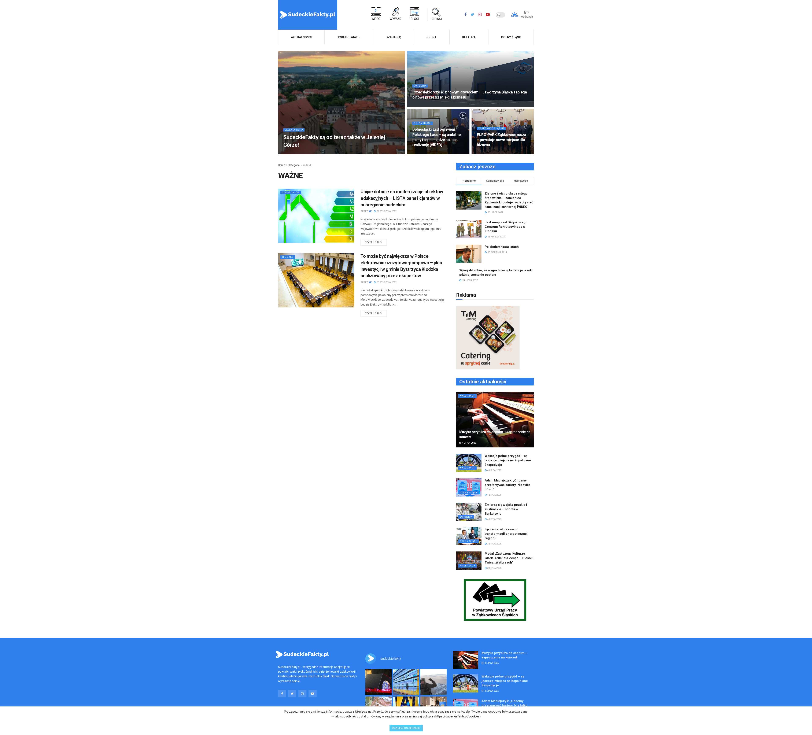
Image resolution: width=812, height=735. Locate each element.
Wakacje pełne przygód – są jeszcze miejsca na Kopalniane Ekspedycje (508, 460)
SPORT (432, 37)
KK (292, 153)
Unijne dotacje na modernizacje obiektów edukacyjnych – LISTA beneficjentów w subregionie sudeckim (402, 198)
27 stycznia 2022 (489, 153)
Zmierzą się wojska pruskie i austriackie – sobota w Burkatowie (506, 509)
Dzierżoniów (290, 192)
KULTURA (469, 37)
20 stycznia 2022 (386, 282)
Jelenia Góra (294, 130)
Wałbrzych (467, 396)
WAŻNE (307, 165)
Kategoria (294, 165)
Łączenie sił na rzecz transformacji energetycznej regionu (506, 533)
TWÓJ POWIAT (347, 37)
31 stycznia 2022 (424, 153)
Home (281, 165)
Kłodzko (287, 257)
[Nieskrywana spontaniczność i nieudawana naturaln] (378, 682)
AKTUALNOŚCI (301, 37)
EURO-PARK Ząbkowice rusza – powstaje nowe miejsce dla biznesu (501, 139)
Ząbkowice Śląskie (491, 128)
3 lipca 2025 (494, 543)
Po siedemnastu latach (502, 247)
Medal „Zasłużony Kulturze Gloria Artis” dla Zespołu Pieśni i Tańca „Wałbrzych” (509, 558)
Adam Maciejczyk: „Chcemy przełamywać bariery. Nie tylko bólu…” (508, 485)
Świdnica (420, 86)
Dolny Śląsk (511, 37)
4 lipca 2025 (468, 443)
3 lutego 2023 (307, 153)
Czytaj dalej (374, 242)
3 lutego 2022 (423, 105)
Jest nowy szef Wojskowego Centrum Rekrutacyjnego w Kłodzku (506, 226)
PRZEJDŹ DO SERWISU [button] (406, 728)
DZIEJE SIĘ (393, 37)
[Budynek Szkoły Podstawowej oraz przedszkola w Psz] (406, 682)
